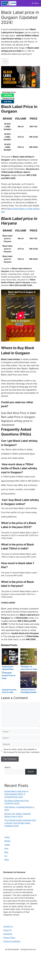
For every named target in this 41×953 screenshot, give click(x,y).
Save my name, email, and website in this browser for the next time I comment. (21, 750)
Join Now (8, 95)
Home (7, 837)
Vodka (7, 845)
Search (7, 767)
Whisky (7, 841)
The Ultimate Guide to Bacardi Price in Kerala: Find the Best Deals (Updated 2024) (20, 823)
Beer (6, 852)
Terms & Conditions (11, 941)
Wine (6, 860)
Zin (5, 856)
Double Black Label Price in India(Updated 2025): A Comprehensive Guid (16, 794)
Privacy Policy (9, 938)
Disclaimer (7, 934)
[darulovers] (8, 3)
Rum (6, 848)
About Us (7, 930)
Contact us (8, 926)
